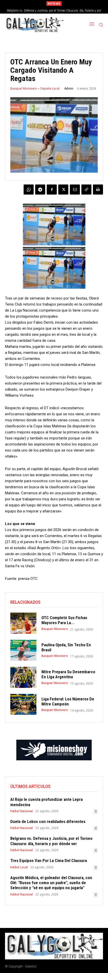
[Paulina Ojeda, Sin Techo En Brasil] (23, 650)
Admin (68, 88)
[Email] (75, 189)
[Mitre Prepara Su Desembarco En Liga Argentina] (23, 677)
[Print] (98, 189)
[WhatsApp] (29, 189)
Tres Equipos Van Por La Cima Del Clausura (48, 860)
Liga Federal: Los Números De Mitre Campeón (67, 701)
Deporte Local (50, 88)
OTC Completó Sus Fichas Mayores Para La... (64, 620)
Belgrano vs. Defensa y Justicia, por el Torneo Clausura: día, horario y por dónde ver (51, 841)
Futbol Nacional (21, 811)
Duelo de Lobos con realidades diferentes (47, 821)
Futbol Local (19, 867)
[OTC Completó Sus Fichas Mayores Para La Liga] (23, 623)
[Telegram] (40, 189)
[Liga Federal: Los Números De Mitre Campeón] (23, 704)
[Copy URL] (86, 189)
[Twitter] (63, 189)
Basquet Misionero (23, 88)
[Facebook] (52, 189)
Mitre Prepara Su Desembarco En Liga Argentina (68, 674)
